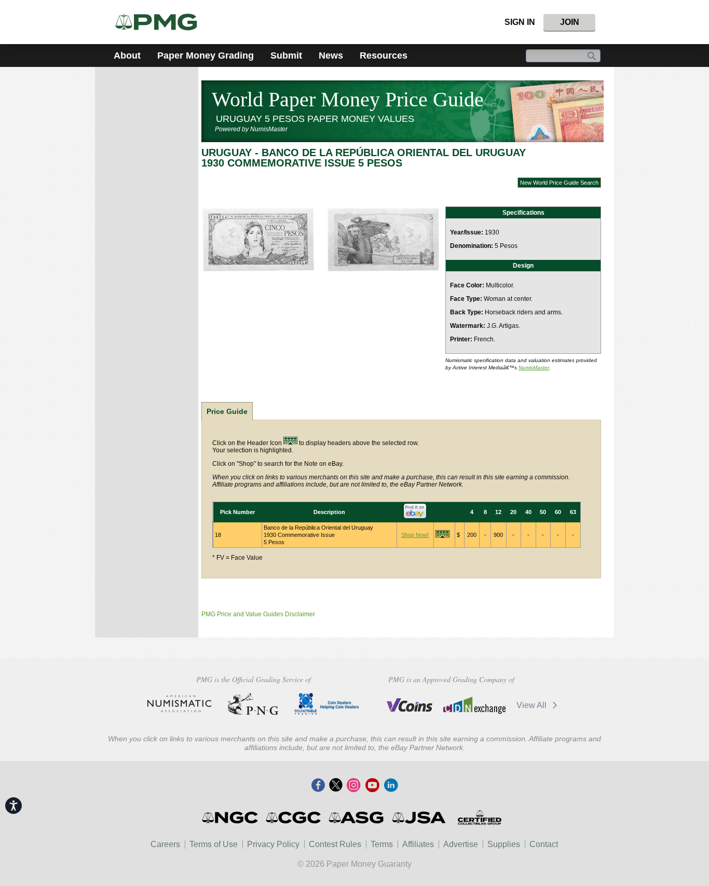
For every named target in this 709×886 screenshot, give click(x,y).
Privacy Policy (273, 844)
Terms (382, 844)
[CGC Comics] (294, 817)
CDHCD (326, 704)
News (331, 55)
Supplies (503, 844)
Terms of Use (213, 844)
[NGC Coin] (161, 22)
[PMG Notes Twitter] (336, 786)
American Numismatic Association (179, 704)
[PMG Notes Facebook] (318, 786)
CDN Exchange (474, 705)
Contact (543, 844)
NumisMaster (534, 367)
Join (569, 22)
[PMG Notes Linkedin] (391, 786)
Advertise (460, 844)
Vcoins (410, 705)
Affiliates (418, 844)
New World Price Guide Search (559, 182)
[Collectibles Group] (479, 817)
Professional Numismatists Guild (253, 704)
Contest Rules (335, 844)
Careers (165, 844)
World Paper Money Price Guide (348, 99)
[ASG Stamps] (357, 817)
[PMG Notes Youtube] (372, 786)
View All (532, 705)
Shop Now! (415, 535)
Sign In (520, 22)
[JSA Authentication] (418, 817)
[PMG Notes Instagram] (353, 786)
